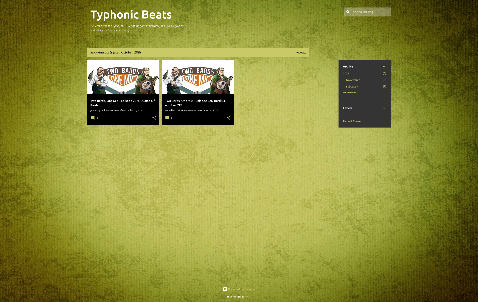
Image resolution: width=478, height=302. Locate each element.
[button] (154, 118)
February (352, 86)
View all (301, 52)
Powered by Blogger (241, 289)
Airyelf (248, 297)
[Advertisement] (324, 116)
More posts (198, 135)
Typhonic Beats (131, 14)
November (353, 80)
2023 (346, 73)
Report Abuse (352, 121)
